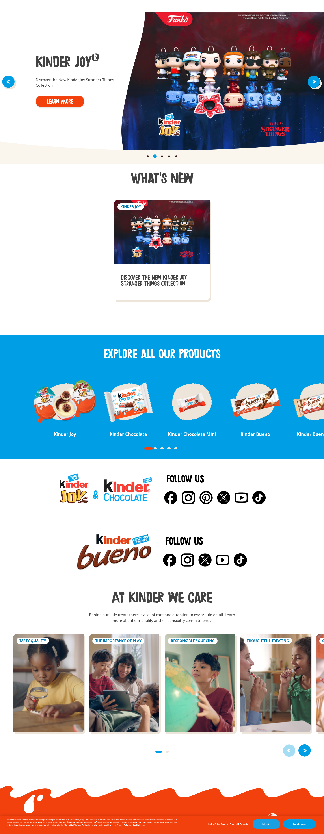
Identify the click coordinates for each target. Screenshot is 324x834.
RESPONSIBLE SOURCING (200, 683)
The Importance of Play (124, 683)
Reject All (266, 824)
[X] (223, 497)
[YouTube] (241, 497)
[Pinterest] (206, 497)
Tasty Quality (48, 683)
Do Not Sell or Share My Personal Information (228, 824)
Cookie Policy (138, 825)
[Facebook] (170, 497)
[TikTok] (259, 497)
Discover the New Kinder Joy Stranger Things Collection (162, 250)
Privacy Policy (123, 825)
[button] (9, 81)
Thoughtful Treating (275, 683)
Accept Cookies (299, 824)
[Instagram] (188, 497)
